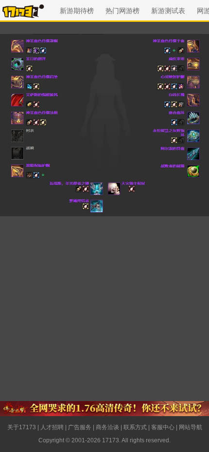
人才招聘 (52, 427)
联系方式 (135, 427)
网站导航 (190, 427)
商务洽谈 (107, 427)
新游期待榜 (77, 11)
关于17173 (21, 427)
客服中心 (162, 427)
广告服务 (79, 427)
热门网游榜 (122, 11)
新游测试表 (168, 11)
